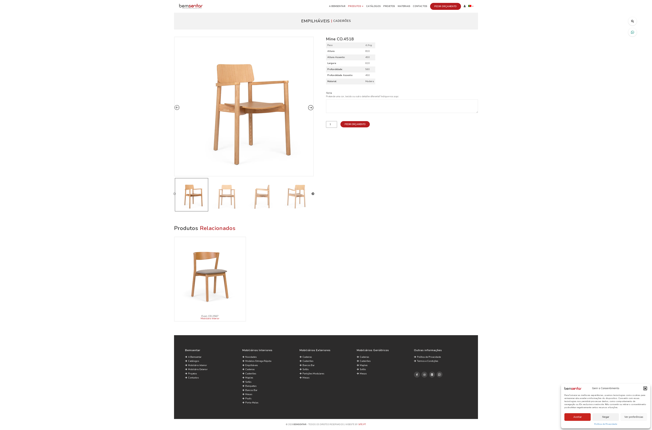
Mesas (248, 394)
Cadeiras (250, 369)
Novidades (251, 357)
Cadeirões (250, 373)
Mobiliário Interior (210, 318)
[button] (645, 388)
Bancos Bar (251, 390)
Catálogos (373, 6)
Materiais (404, 6)
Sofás (248, 382)
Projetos (389, 6)
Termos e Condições (427, 361)
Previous (174, 194)
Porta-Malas (251, 402)
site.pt (362, 424)
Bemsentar (300, 424)
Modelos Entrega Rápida (258, 361)
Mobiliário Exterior (198, 369)
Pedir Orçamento (445, 6)
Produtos (354, 6)
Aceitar (577, 417)
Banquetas (251, 386)
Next (313, 194)
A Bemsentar (337, 6)
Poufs (248, 398)
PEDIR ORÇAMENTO (355, 124)
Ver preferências (633, 417)
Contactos (420, 6)
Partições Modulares (313, 373)
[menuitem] (471, 6)
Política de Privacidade (605, 424)
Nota (329, 93)
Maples (249, 377)
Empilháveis (251, 365)
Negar (605, 417)
